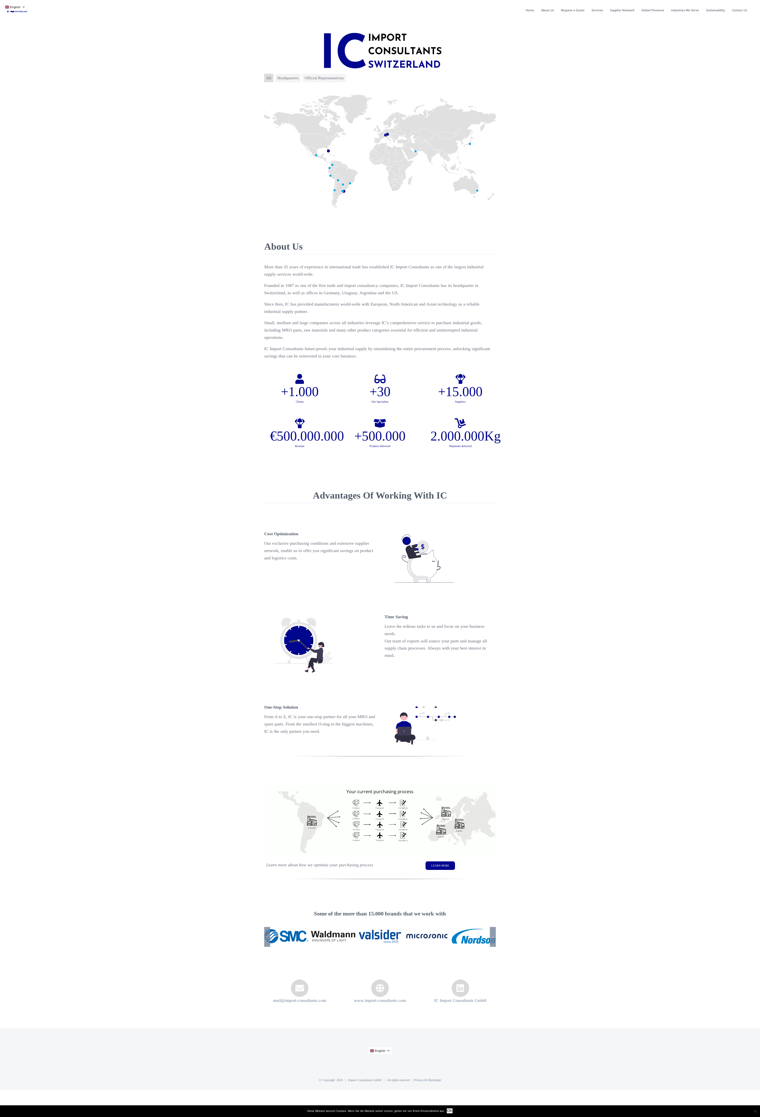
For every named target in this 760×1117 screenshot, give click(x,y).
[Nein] (755, 1111)
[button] (267, 942)
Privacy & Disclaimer (427, 1091)
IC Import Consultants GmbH (460, 1011)
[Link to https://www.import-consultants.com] (380, 999)
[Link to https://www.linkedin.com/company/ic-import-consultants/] (460, 999)
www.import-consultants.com (380, 1011)
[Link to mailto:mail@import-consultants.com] (299, 999)
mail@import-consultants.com (299, 1011)
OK (449, 1111)
